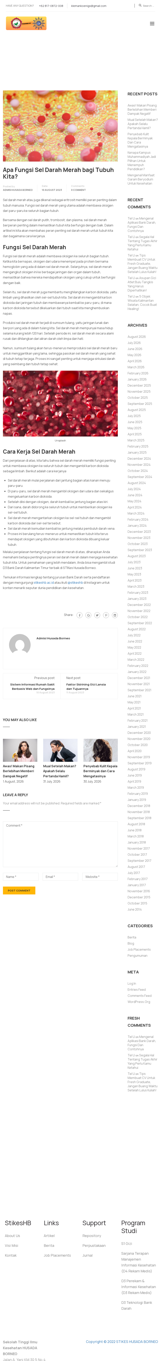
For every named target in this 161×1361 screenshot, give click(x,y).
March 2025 (136, 440)
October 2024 (138, 471)
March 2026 (136, 367)
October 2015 (137, 903)
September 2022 (140, 623)
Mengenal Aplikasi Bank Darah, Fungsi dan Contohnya (142, 224)
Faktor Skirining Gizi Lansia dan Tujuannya (86, 686)
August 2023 (137, 556)
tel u (131, 218)
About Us (12, 1235)
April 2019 (134, 781)
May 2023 (134, 574)
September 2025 (140, 404)
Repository (91, 1235)
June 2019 (135, 775)
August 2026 (137, 337)
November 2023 (139, 538)
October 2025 (138, 397)
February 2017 (138, 879)
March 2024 (136, 513)
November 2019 (139, 757)
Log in (132, 983)
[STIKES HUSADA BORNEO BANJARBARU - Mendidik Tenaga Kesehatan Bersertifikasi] (30, 25)
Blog (131, 943)
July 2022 (134, 635)
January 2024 (137, 525)
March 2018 (136, 836)
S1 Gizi (126, 1243)
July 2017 (134, 873)
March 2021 (136, 714)
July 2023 (134, 562)
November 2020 (139, 739)
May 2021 (134, 702)
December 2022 (139, 605)
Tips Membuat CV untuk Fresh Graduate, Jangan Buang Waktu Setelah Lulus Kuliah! (142, 263)
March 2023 (136, 586)
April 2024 (135, 507)
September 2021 (139, 690)
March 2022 (136, 659)
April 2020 (135, 751)
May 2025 (134, 428)
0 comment (78, 190)
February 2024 (138, 519)
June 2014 (135, 909)
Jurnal (87, 1255)
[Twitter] (97, 615)
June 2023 (135, 568)
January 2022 (137, 672)
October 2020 (138, 745)
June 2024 (135, 495)
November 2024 (139, 464)
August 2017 (136, 867)
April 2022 (135, 653)
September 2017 (139, 860)
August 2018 (136, 824)
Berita (132, 937)
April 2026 (135, 361)
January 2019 (137, 800)
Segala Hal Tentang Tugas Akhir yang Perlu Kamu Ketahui (142, 243)
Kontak (10, 1255)
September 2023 (140, 550)
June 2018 (135, 830)
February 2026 (138, 373)
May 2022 (134, 647)
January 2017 (137, 885)
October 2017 (137, 854)
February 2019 (138, 793)
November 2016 (139, 891)
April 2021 (134, 708)
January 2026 (137, 379)
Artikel (49, 1235)
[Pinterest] (106, 615)
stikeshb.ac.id (44, 582)
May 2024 (134, 501)
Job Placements (139, 949)
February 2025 (138, 446)
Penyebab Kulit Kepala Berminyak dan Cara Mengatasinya (100, 771)
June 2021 (135, 696)
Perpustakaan (94, 1245)
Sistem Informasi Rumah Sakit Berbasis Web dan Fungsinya (32, 686)
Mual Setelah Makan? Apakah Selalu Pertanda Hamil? (59, 771)
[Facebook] (79, 615)
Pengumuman (137, 955)
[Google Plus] (88, 615)
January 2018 (137, 842)
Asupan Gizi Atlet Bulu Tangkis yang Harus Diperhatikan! (142, 284)
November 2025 (139, 391)
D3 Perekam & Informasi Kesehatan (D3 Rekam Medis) (138, 1286)
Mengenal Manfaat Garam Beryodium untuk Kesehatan (141, 179)
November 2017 (139, 848)
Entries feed (137, 989)
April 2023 (135, 580)
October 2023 (138, 544)
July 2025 (134, 416)
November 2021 (139, 684)
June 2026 (135, 349)
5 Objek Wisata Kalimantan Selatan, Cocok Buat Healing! (142, 302)
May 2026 (134, 355)
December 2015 (139, 897)
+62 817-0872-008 (51, 6)
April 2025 (135, 434)
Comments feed (140, 995)
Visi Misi (11, 1245)
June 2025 (135, 422)
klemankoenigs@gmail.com (88, 6)
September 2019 (140, 763)
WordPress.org (139, 1002)
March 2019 (136, 787)
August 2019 (136, 769)
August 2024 (137, 483)
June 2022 (135, 641)
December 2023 (139, 531)
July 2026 (134, 343)
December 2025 (139, 385)
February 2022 (138, 665)
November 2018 (139, 812)
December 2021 (139, 678)
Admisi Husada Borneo (18, 190)
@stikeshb (75, 582)
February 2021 (138, 720)
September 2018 (139, 818)
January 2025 (137, 452)
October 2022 (138, 617)
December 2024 (139, 458)
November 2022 (139, 611)
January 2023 (137, 598)
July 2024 (134, 489)
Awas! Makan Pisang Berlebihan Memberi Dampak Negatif (18, 771)
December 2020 (139, 733)
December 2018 (139, 806)
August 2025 (137, 410)
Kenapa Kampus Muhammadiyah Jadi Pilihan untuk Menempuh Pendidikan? (142, 160)
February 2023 (138, 592)
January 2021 (137, 726)
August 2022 (137, 629)
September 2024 (140, 477)
